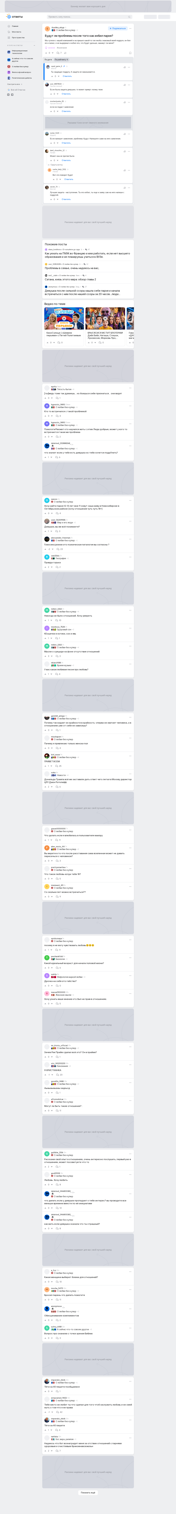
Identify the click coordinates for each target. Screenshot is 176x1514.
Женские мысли (63, 995)
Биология (60, 959)
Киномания (62, 1066)
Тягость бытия (64, 389)
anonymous (52, 287)
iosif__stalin (52, 275)
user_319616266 (54, 264)
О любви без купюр (65, 30)
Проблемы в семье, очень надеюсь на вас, (72, 268)
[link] (64, 326)
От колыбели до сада (71, 249)
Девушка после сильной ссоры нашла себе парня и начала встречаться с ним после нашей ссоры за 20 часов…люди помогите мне (82, 294)
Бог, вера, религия (64, 1439)
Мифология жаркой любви (69, 977)
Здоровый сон (64, 629)
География (61, 558)
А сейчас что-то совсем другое (73, 1329)
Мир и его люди (65, 522)
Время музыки (64, 665)
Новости (61, 775)
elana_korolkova (54, 249)
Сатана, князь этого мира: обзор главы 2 (70, 279)
